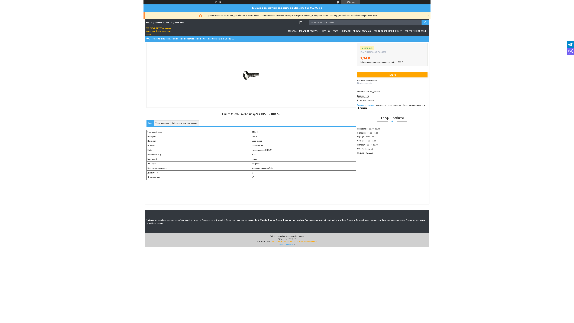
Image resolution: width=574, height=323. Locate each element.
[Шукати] (425, 22)
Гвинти (175, 39)
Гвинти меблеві (187, 39)
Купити (392, 75)
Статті (335, 31)
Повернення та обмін (416, 31)
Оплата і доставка (362, 31)
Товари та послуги (308, 31)
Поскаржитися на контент (282, 241)
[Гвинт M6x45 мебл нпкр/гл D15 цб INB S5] (367, 171)
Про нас (326, 31)
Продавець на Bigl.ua (287, 239)
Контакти (346, 31)
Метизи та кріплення (160, 39)
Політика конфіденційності (388, 31)
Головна (292, 31)
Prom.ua (301, 236)
